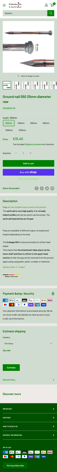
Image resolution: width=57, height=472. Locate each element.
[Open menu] (4, 5)
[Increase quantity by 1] (30, 153)
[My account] (46, 5)
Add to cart (28, 163)
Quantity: (7, 153)
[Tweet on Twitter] (47, 188)
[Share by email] (52, 188)
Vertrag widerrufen (15, 465)
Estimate (11, 367)
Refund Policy (9, 380)
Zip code (6, 350)
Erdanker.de (9, 108)
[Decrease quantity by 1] (16, 153)
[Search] (50, 13)
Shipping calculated (34, 144)
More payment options (29, 178)
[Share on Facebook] (36, 188)
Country (6, 337)
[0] (52, 5)
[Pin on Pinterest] (42, 188)
